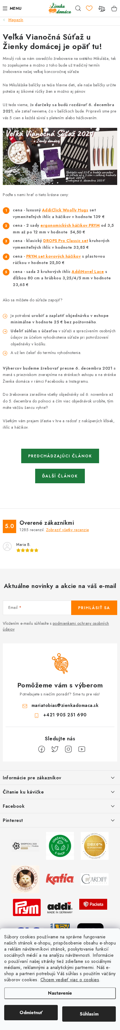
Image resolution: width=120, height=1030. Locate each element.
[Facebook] (41, 749)
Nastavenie (60, 993)
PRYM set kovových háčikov (53, 256)
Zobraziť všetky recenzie (67, 530)
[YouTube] (81, 749)
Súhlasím (89, 1014)
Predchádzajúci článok (60, 456)
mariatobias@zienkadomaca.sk (65, 705)
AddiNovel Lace (88, 271)
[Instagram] (68, 749)
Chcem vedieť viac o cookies (69, 980)
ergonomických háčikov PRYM (70, 225)
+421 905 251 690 (65, 715)
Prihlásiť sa (94, 608)
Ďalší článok (60, 476)
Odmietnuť (31, 1012)
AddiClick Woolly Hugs (65, 210)
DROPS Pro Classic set (65, 240)
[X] (55, 749)
